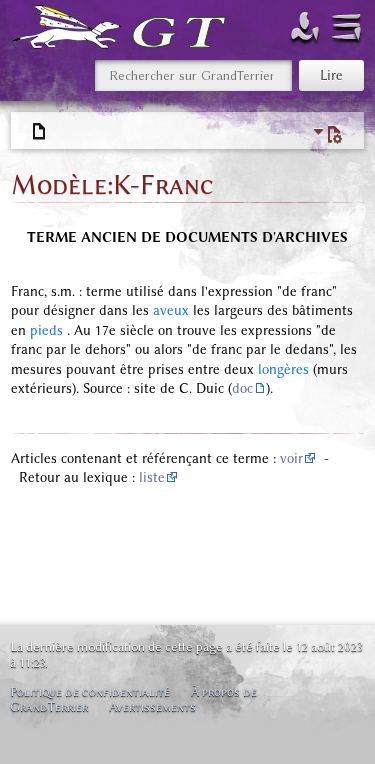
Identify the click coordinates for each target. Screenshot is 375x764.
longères (283, 369)
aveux (171, 310)
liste (152, 477)
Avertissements (152, 706)
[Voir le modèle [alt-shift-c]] (40, 132)
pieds (46, 330)
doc (242, 388)
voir (291, 458)
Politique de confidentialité (90, 691)
